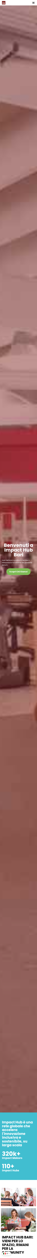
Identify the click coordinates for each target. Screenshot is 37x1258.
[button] (33, 2)
